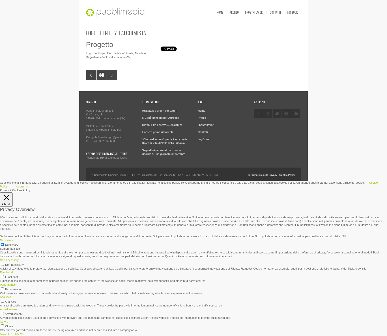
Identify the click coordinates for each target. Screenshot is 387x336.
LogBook (292, 12)
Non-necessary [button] (9, 260)
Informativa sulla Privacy (262, 175)
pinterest (286, 113)
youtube (295, 113)
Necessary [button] (6, 240)
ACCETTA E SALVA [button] (12, 334)
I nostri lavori (254, 12)
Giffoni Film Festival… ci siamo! (162, 125)
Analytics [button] (5, 297)
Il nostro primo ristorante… (159, 132)
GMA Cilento (91, 75)
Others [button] (4, 321)
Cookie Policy (287, 175)
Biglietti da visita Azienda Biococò (112, 75)
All (102, 75)
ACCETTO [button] (22, 186)
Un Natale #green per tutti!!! (159, 110)
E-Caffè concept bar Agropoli (160, 117)
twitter (277, 113)
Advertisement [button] (8, 309)
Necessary (11, 245)
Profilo (234, 12)
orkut (267, 113)
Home (220, 12)
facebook (258, 113)
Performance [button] (8, 284)
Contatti (275, 12)
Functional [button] (6, 272)
